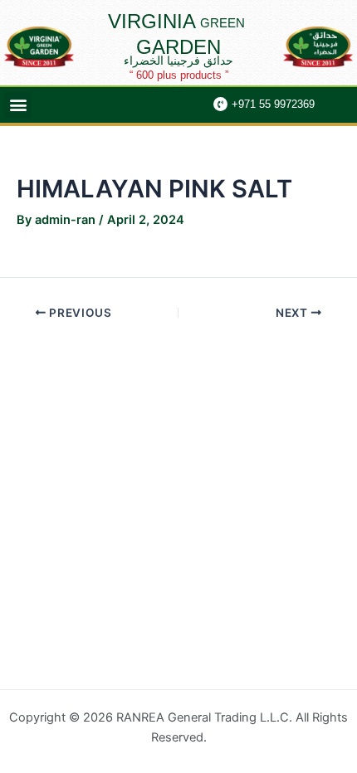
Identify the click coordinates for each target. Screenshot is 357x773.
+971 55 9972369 (273, 104)
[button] (18, 105)
